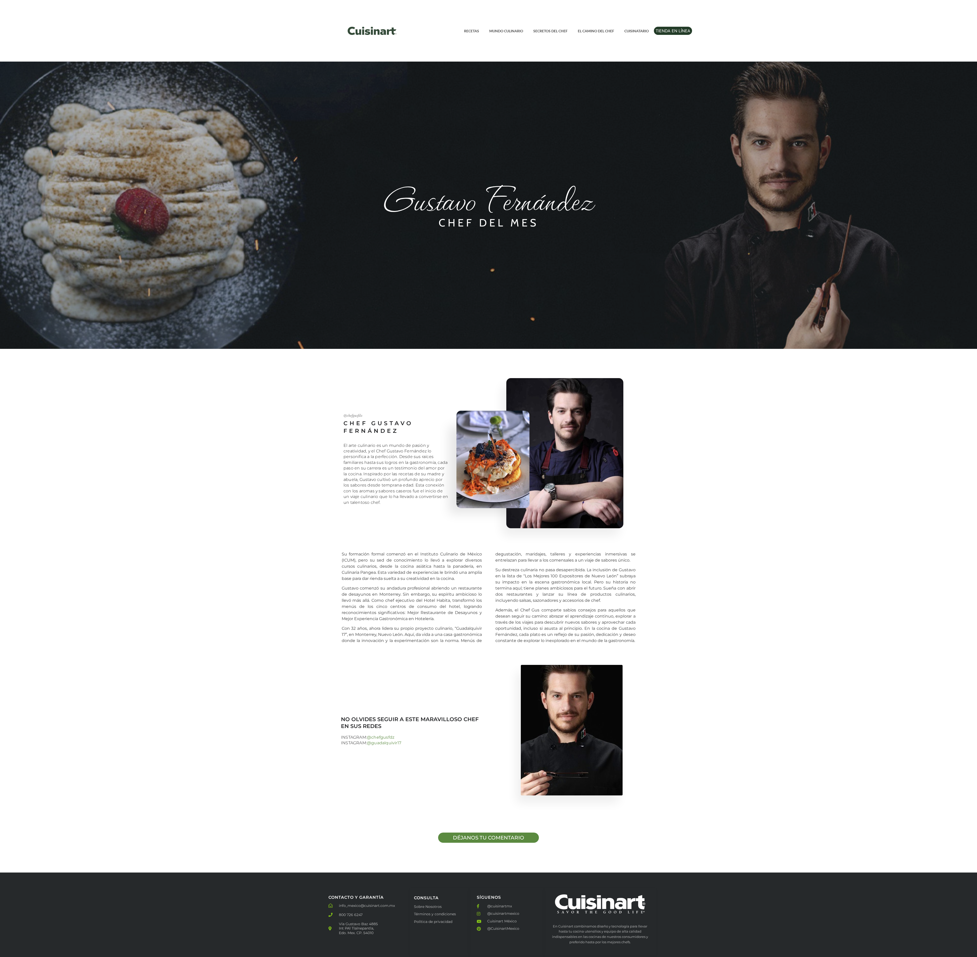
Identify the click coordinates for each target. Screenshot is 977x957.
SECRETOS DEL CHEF (550, 31)
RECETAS (471, 31)
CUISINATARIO (636, 31)
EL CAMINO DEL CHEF (596, 31)
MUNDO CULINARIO (506, 31)
